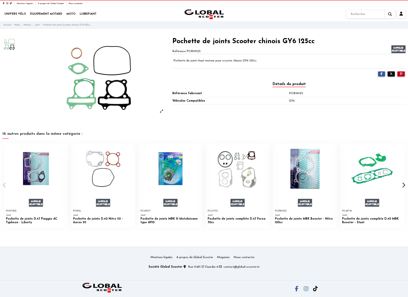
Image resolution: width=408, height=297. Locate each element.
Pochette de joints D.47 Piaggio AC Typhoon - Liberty (31, 220)
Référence (179, 51)
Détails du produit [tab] (289, 84)
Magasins (223, 257)
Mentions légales (25, 3)
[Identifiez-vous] (401, 14)
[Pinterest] (401, 74)
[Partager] (381, 74)
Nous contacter (76, 3)
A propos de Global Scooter (51, 3)
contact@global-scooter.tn (241, 267)
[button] (4, 185)
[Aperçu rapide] (64, 150)
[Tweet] (391, 74)
